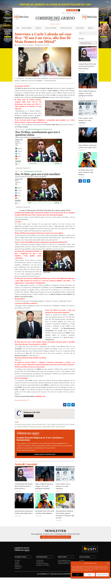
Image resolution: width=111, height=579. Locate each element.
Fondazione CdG (76, 13)
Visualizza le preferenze (102, 574)
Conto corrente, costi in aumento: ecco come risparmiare (63, 486)
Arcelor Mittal (26, 424)
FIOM (25, 426)
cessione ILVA (60, 424)
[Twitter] (77, 10)
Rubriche (90, 28)
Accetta (77, 574)
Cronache (38, 28)
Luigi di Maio (46, 426)
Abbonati (68, 13)
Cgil (67, 424)
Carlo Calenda (51, 424)
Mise (53, 426)
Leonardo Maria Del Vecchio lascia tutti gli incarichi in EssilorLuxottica (23, 486)
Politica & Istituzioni (50, 28)
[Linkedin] (72, 10)
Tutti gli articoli (28, 415)
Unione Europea (60, 426)
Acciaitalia (18, 424)
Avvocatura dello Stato (39, 424)
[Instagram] (70, 10)
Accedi (63, 13)
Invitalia (38, 426)
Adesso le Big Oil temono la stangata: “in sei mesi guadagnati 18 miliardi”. (44, 486)
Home (17, 28)
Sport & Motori (80, 28)
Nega (89, 574)
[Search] (79, 10)
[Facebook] (67, 10)
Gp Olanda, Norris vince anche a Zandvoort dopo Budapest (86, 172)
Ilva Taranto (31, 426)
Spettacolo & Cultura (66, 28)
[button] (108, 563)
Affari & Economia (27, 28)
